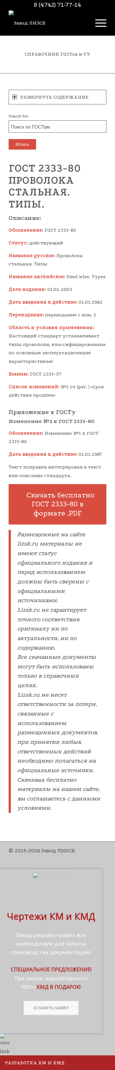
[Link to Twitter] (73, 857)
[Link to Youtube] (82, 857)
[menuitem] (97, 23)
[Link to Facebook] (53, 857)
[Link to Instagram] (63, 857)
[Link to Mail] (101, 857)
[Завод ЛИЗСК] (48, 23)
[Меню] (97, 23)
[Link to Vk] (92, 857)
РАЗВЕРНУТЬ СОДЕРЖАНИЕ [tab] (54, 97)
